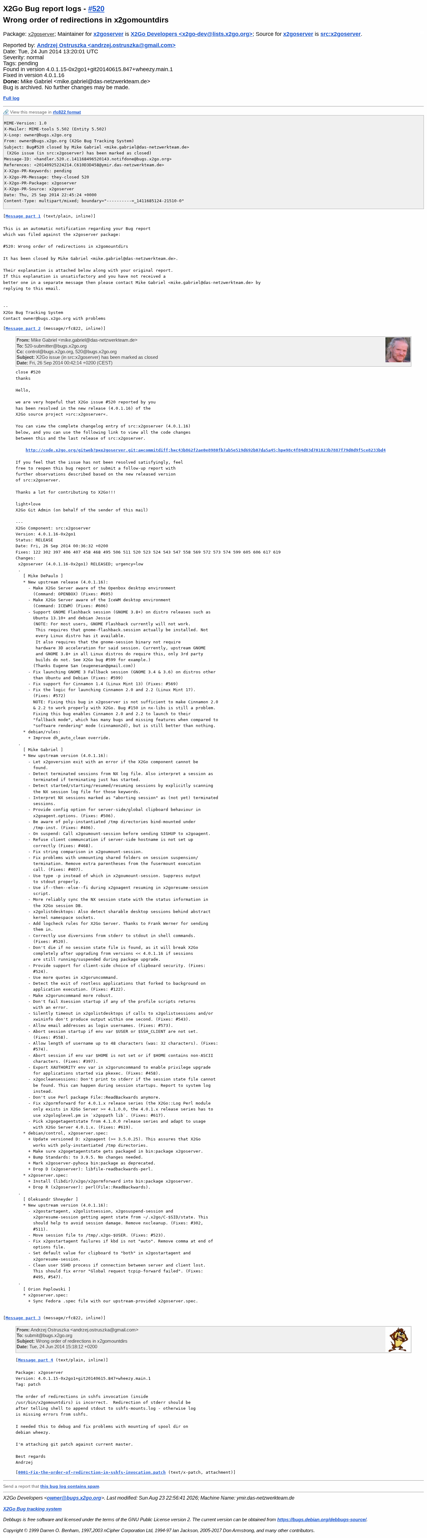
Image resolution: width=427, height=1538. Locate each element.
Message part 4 (35, 1360)
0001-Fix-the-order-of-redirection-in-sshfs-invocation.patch (92, 1472)
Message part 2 (23, 328)
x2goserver (41, 34)
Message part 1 (23, 216)
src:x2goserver (340, 34)
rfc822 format (67, 112)
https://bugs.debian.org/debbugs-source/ (321, 1519)
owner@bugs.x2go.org (74, 1498)
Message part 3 (23, 1318)
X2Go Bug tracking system (32, 1508)
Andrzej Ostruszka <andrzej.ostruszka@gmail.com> (106, 45)
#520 (96, 8)
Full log (11, 98)
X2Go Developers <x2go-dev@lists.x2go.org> (192, 34)
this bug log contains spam (69, 1486)
